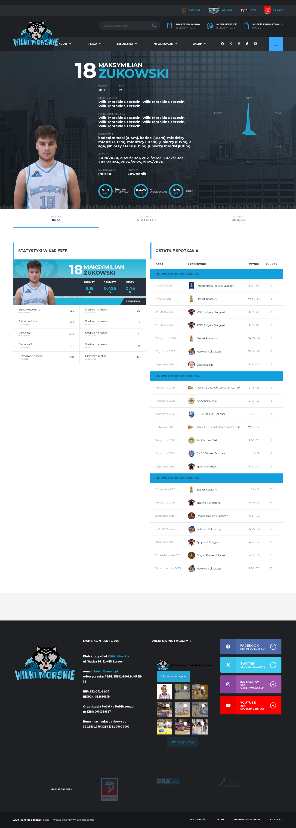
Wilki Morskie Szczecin (119, 101)
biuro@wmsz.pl (185, 28)
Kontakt (276, 819)
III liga (91, 43)
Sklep (197, 43)
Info (56, 219)
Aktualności (198, 819)
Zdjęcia (239, 219)
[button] (164, 691)
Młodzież (125, 43)
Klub (63, 43)
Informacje (163, 43)
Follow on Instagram (174, 676)
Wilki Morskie (119, 656)
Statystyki (147, 219)
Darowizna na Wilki (247, 819)
